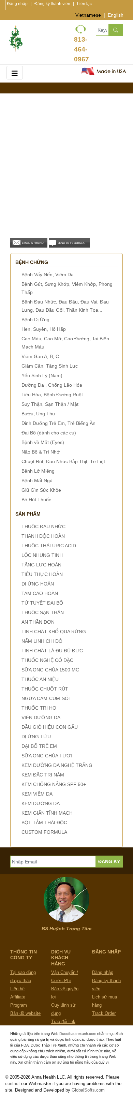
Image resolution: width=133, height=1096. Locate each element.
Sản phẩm (28, 514)
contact (12, 1083)
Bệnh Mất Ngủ (37, 480)
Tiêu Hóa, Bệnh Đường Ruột (52, 394)
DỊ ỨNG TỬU (36, 736)
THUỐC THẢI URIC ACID (48, 545)
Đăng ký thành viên (52, 3)
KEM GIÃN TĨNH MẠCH (47, 813)
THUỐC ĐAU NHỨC (43, 526)
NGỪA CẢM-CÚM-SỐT (46, 698)
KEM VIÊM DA (37, 794)
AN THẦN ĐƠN (38, 622)
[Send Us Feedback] (69, 242)
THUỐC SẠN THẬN (42, 612)
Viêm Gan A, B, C (40, 356)
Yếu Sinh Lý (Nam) (41, 375)
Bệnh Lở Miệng (38, 471)
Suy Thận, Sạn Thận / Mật (49, 404)
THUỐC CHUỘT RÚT (44, 689)
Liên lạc (84, 3)
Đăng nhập (17, 3)
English (115, 15)
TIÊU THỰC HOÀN (42, 574)
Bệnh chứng (31, 262)
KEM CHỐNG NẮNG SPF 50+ (53, 784)
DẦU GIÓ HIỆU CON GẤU (49, 727)
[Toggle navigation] (14, 72)
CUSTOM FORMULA (44, 832)
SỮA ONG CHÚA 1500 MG (50, 669)
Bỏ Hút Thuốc (36, 499)
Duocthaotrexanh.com (77, 1034)
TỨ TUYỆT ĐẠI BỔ (42, 603)
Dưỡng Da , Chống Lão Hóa (51, 385)
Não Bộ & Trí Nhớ (40, 452)
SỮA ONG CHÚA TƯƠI (46, 755)
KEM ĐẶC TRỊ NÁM (42, 774)
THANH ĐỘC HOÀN (43, 536)
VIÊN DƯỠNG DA (40, 717)
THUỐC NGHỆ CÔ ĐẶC (47, 660)
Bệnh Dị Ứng (35, 319)
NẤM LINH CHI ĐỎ (41, 641)
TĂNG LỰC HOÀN (41, 564)
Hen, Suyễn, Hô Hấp (43, 329)
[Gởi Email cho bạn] (28, 242)
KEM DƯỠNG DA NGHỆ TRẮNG (56, 765)
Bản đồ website (25, 1013)
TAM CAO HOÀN (39, 593)
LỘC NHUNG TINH (42, 555)
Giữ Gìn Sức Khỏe (41, 490)
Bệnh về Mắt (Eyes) (42, 442)
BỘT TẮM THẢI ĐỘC (44, 822)
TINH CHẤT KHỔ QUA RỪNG (53, 631)
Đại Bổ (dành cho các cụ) (48, 432)
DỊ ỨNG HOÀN (37, 584)
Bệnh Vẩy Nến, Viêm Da (47, 274)
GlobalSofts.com (88, 1090)
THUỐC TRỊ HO (38, 708)
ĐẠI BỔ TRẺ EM (39, 746)
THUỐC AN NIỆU (40, 679)
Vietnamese (88, 15)
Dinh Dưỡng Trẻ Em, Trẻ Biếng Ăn (58, 423)
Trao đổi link (63, 1021)
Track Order (104, 1013)
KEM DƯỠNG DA (40, 803)
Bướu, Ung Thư (38, 413)
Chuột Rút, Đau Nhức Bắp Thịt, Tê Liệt (63, 461)
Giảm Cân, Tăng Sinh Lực (49, 366)
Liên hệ (17, 988)
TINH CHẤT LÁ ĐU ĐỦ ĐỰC (52, 650)
